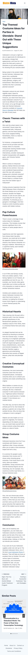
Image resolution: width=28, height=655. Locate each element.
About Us (12, 645)
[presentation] (14, 607)
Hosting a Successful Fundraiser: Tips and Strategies (21, 579)
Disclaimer (9, 648)
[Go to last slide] (4, 616)
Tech (3, 21)
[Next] (23, 616)
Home (6, 645)
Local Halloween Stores (15, 552)
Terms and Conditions (14, 651)
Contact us (20, 645)
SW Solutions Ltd (8, 50)
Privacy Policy (18, 648)
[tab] (10, 633)
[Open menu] (24, 3)
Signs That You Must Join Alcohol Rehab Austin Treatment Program (7, 580)
